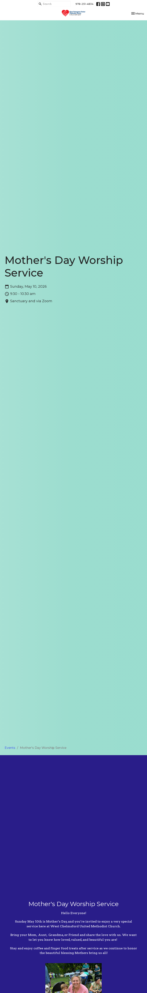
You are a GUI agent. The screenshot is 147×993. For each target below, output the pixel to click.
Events (10, 748)
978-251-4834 (84, 3)
